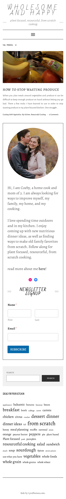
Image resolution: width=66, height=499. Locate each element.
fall (24, 424)
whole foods (49, 456)
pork (23, 439)
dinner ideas (12, 423)
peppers (35, 434)
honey (6, 429)
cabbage (31, 410)
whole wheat (43, 462)
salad (41, 444)
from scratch (41, 423)
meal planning (19, 429)
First (10, 319)
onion (51, 429)
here (42, 268)
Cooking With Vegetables (12, 115)
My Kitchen (26, 115)
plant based (53, 434)
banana (30, 404)
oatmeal (43, 429)
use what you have (12, 456)
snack (5, 450)
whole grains (29, 462)
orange (7, 434)
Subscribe (18, 349)
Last (37, 319)
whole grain (12, 461)
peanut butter (20, 434)
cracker (27, 417)
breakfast (11, 410)
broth (24, 410)
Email (12, 328)
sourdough (26, 450)
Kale (23, 493)
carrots (47, 410)
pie (43, 434)
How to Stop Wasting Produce (31, 89)
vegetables (32, 456)
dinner (52, 416)
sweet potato (50, 450)
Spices (40, 450)
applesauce (7, 404)
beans (47, 404)
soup (12, 450)
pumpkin (31, 439)
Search (10, 372)
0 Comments (53, 115)
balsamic (19, 404)
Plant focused (11, 439)
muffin (33, 429)
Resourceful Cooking (38, 115)
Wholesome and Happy (33, 10)
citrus (18, 417)
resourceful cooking (19, 444)
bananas (39, 404)
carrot (38, 410)
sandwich (53, 444)
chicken (8, 416)
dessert (38, 416)
